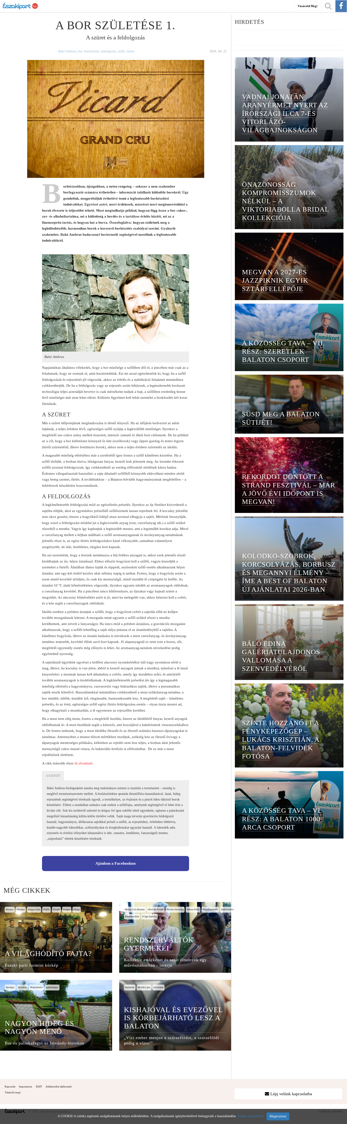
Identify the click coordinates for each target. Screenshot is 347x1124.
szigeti (67, 909)
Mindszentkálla (211, 909)
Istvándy (23, 987)
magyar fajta (34, 909)
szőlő (121, 51)
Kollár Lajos (144, 987)
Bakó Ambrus (67, 51)
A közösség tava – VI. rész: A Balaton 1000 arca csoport (282, 819)
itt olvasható (84, 763)
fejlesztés (130, 987)
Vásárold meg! (307, 6)
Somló (57, 909)
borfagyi (11, 987)
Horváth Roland (156, 909)
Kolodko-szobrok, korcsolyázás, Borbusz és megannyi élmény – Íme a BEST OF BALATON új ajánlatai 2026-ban (289, 572)
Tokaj (77, 909)
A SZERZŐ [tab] (53, 775)
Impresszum (25, 1086)
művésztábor (228, 909)
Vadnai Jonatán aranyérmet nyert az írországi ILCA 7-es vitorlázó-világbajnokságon (285, 113)
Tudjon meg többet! (250, 1116)
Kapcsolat (10, 1086)
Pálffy (47, 909)
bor (80, 51)
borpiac (10, 909)
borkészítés (91, 51)
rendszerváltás (132, 916)
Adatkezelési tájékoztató (59, 1086)
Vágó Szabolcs (150, 916)
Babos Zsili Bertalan (135, 909)
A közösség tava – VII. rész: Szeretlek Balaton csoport (283, 351)
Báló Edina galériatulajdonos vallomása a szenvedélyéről (281, 656)
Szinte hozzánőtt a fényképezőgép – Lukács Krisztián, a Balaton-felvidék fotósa (281, 739)
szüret (130, 51)
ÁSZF (39, 1086)
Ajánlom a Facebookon (115, 863)
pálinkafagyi (53, 987)
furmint (21, 909)
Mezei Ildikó (193, 909)
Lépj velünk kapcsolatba (290, 1093)
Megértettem (278, 1116)
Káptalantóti (37, 987)
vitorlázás (159, 987)
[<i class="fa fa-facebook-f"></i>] (341, 6)
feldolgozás (108, 51)
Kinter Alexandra (176, 909)
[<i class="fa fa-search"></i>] (328, 6)
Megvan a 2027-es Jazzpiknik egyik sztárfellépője (275, 280)
